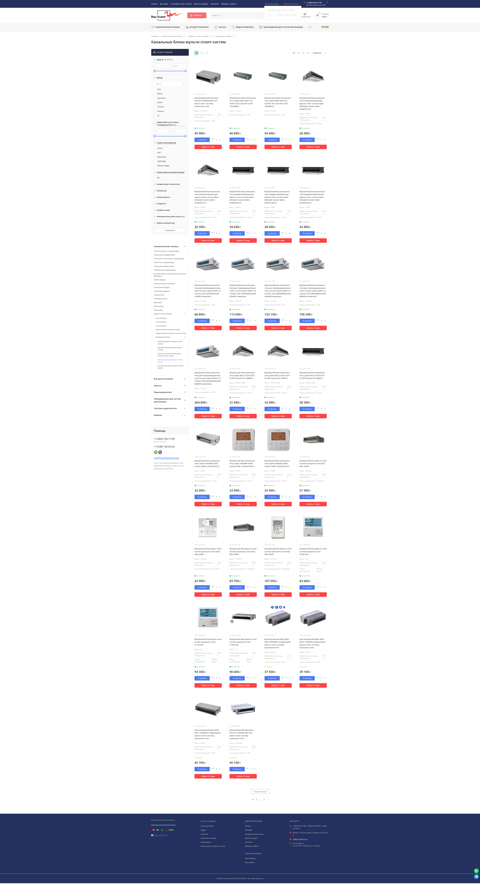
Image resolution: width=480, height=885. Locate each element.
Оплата (248, 826)
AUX (159, 89)
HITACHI (160, 107)
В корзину (202, 140)
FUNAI (159, 102)
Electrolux (161, 98)
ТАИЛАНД (161, 161)
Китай (159, 148)
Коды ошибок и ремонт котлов (213, 846)
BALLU (159, 93)
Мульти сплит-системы (199, 36)
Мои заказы (249, 862)
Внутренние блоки (223, 36)
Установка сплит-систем (254, 834)
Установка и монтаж (208, 838)
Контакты (248, 842)
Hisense (160, 111)
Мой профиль (250, 858)
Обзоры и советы (251, 846)
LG (158, 115)
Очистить (169, 230)
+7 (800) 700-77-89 (314, 3)
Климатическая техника (171, 36)
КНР (159, 152)
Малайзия (161, 157)
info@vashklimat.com (166, 458)
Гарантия (204, 834)
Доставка (248, 830)
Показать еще (260, 791)
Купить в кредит (251, 838)
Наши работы (206, 842)
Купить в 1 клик (208, 147)
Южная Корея (163, 165)
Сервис (203, 830)
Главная (154, 36)
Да (158, 177)
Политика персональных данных (163, 825)
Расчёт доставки (207, 826)
